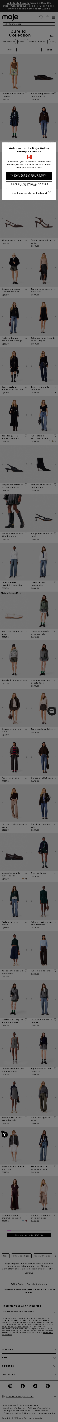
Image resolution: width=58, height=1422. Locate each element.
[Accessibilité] (5, 1135)
